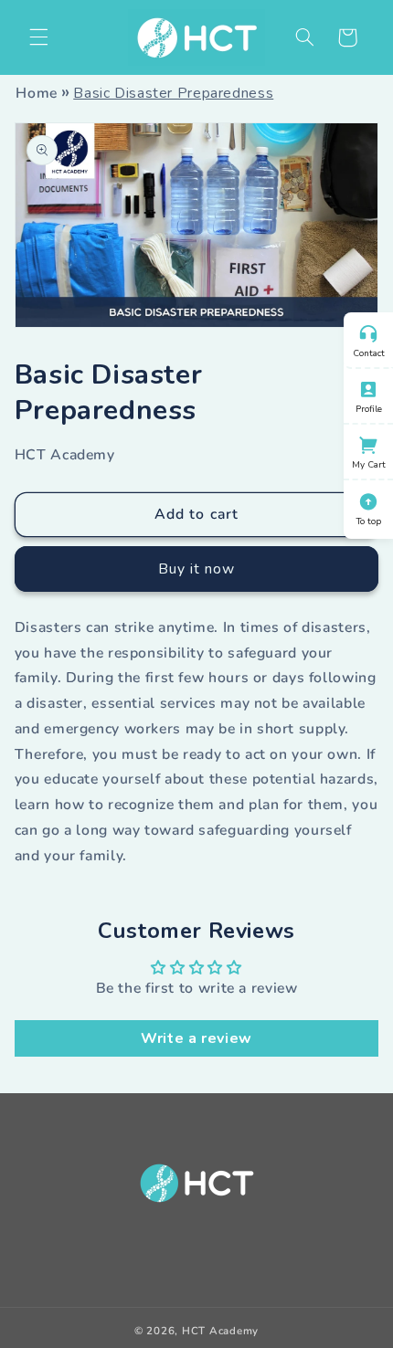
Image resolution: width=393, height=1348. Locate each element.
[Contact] (368, 331)
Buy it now (197, 569)
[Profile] (368, 387)
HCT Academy (220, 1330)
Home (37, 93)
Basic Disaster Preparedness (173, 93)
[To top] (368, 499)
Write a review (196, 1038)
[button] (304, 37)
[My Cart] (368, 443)
